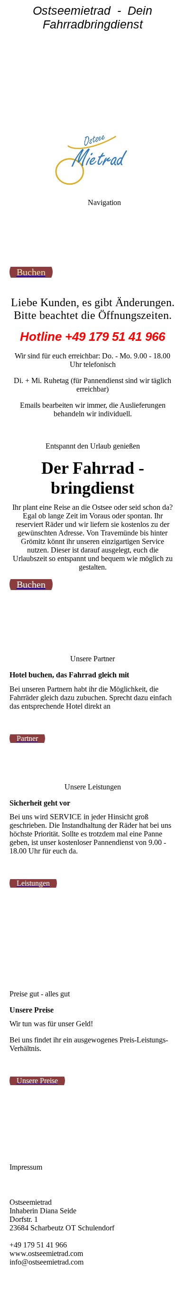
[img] (92, 66)
